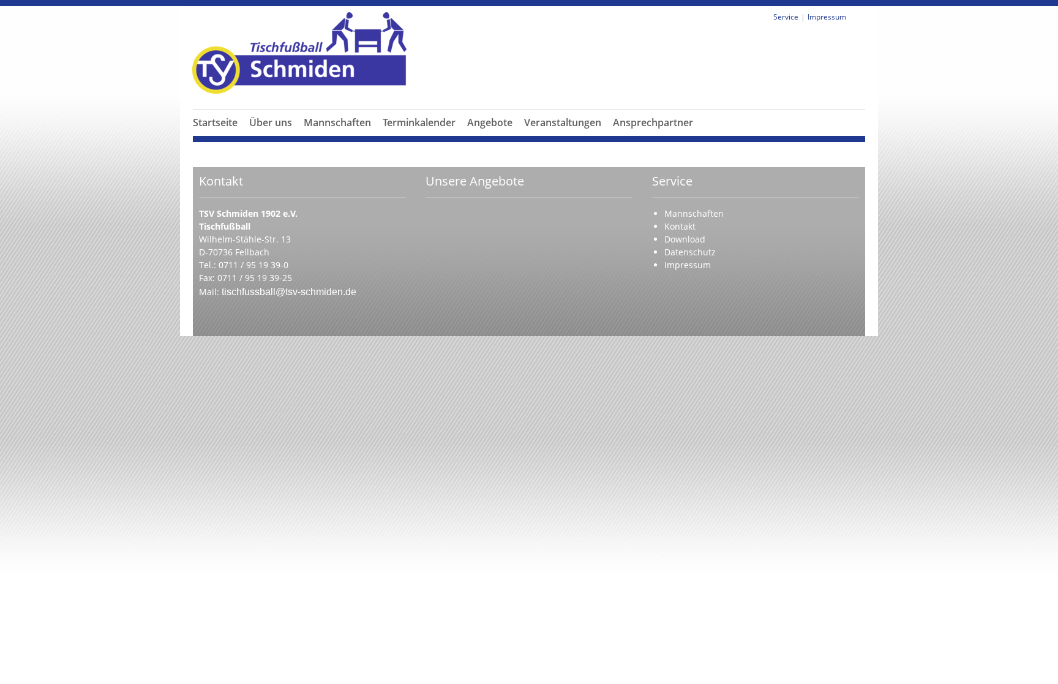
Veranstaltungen (562, 122)
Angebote (489, 122)
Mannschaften (337, 122)
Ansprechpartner (653, 122)
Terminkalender (419, 122)
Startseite (215, 122)
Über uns (270, 122)
